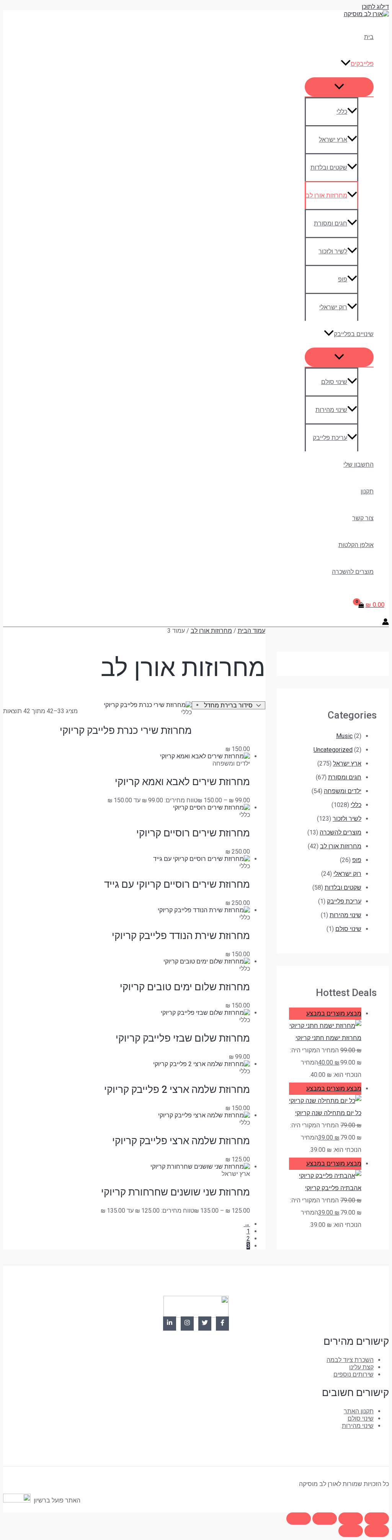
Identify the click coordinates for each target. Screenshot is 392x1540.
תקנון (367, 491)
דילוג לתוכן (375, 6)
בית (369, 37)
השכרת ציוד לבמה (350, 1360)
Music (344, 736)
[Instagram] (187, 1323)
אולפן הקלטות (356, 545)
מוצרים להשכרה (353, 571)
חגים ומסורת (330, 223)
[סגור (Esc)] (298, 1518)
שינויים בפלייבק (354, 334)
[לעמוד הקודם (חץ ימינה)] (376, 1531)
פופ (342, 279)
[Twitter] (204, 1323)
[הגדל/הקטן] (376, 1518)
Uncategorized (333, 749)
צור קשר (363, 518)
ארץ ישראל (333, 139)
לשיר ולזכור (332, 251)
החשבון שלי (358, 464)
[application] (346, 64)
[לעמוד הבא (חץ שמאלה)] (350, 1531)
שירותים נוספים (353, 1374)
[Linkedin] (169, 1323)
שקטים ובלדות (328, 167)
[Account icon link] (385, 622)
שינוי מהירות (331, 409)
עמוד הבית (251, 630)
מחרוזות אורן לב (326, 195)
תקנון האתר (359, 1411)
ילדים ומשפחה (342, 791)
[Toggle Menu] (339, 86)
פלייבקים (362, 63)
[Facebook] (222, 1323)
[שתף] (324, 1518)
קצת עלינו (361, 1367)
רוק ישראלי (333, 307)
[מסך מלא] (350, 1518)
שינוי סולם (334, 381)
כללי (341, 111)
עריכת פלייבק (330, 437)
